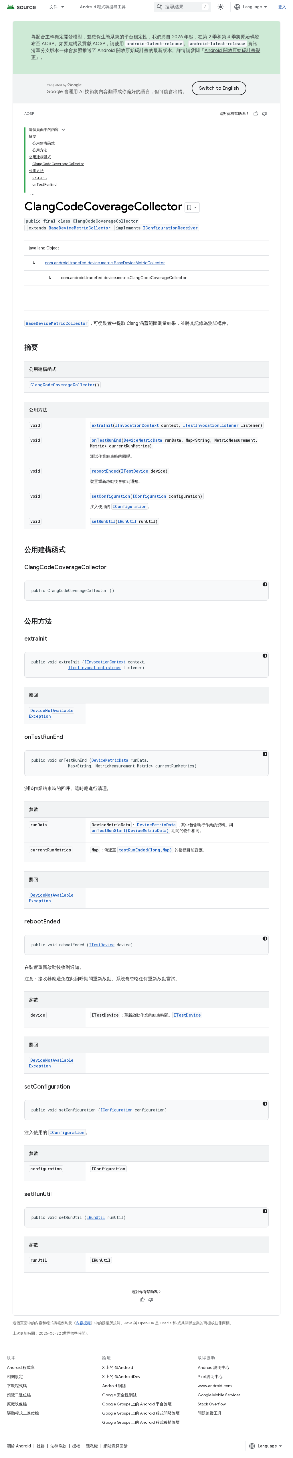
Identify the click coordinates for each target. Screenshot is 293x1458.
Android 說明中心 (213, 1367)
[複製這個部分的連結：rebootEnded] (66, 922)
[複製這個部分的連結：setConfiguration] (76, 1087)
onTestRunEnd (106, 440)
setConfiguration (111, 496)
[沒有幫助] (264, 113)
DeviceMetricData (143, 440)
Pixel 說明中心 (210, 1376)
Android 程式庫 (21, 1367)
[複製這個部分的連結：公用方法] (57, 621)
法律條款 (58, 1446)
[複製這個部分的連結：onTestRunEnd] (68, 737)
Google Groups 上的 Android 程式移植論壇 (141, 1422)
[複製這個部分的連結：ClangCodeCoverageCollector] (112, 567)
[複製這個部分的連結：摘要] (44, 348)
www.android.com (215, 1385)
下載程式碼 (17, 1385)
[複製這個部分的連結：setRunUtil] (57, 1194)
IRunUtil (127, 521)
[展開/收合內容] (63, 129)
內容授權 (83, 1323)
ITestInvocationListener (211, 425)
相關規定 (15, 1376)
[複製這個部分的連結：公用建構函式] (71, 550)
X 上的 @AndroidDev (121, 1376)
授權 (76, 1446)
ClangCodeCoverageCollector (62, 384)
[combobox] (182, 7)
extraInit (102, 425)
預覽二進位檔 (19, 1394)
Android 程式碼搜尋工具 (103, 6)
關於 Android (19, 1446)
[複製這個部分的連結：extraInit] (52, 639)
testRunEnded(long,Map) (145, 850)
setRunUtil (103, 521)
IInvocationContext (137, 425)
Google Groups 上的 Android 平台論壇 (137, 1404)
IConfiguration (149, 496)
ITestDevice (134, 471)
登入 (282, 6)
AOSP (29, 113)
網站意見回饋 (116, 1446)
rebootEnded (105, 471)
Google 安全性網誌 (119, 1394)
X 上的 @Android (117, 1367)
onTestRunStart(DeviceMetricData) (130, 830)
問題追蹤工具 (210, 1413)
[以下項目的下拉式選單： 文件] (65, 7)
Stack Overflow (212, 1404)
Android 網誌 (114, 1385)
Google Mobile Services (219, 1394)
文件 (54, 6)
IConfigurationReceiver (170, 228)
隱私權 (92, 1446)
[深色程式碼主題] (265, 584)
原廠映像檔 (17, 1404)
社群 (41, 1446)
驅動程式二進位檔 (23, 1413)
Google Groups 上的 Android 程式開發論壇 (141, 1413)
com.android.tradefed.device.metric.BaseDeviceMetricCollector (105, 262)
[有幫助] (256, 113)
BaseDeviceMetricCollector (79, 228)
